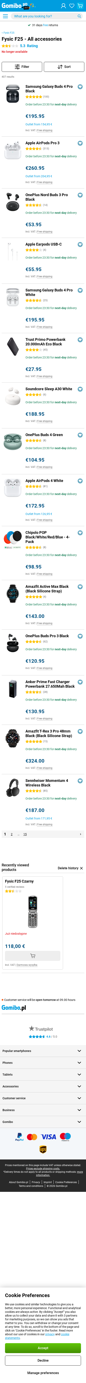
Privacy (36, 1182)
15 (25, 834)
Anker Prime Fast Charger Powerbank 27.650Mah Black (50, 684)
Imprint (48, 1182)
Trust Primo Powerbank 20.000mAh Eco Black (45, 341)
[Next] (80, 834)
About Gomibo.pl (18, 1182)
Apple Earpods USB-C (43, 244)
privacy (50, 1334)
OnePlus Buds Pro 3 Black (47, 636)
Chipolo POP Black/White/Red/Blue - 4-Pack (47, 537)
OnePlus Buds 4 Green (44, 435)
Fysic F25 (9, 32)
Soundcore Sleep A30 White (48, 389)
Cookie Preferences (66, 1182)
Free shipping (44, 130)
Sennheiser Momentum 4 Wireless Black (46, 782)
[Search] (79, 16)
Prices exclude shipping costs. (43, 1168)
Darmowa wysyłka (27, 965)
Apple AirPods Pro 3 (42, 143)
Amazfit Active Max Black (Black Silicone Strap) (47, 588)
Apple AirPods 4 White (44, 480)
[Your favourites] (72, 6)
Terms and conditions (31, 1186)
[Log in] (63, 6)
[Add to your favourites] (80, 86)
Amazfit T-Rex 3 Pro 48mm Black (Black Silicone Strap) (48, 733)
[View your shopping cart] (80, 6)
